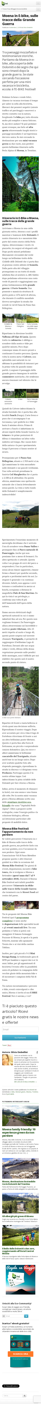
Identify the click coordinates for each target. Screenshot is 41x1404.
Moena (28, 1092)
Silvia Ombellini (27, 27)
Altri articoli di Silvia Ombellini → (25, 1082)
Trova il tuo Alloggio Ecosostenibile (14, 9)
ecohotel (31, 1090)
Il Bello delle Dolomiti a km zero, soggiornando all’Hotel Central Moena (18, 1251)
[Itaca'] (20, 1351)
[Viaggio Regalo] (20, 1279)
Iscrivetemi (20, 1037)
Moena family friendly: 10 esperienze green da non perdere (18, 1132)
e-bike (12, 1092)
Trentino (35, 1092)
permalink (10, 1094)
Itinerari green (20, 1092)
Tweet (4, 1045)
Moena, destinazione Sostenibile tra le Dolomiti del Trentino (18, 1182)
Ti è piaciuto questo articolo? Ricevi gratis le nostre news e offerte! (20, 1014)
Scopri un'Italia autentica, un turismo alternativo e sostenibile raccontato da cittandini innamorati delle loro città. (18, 1329)
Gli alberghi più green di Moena (18, 1216)
